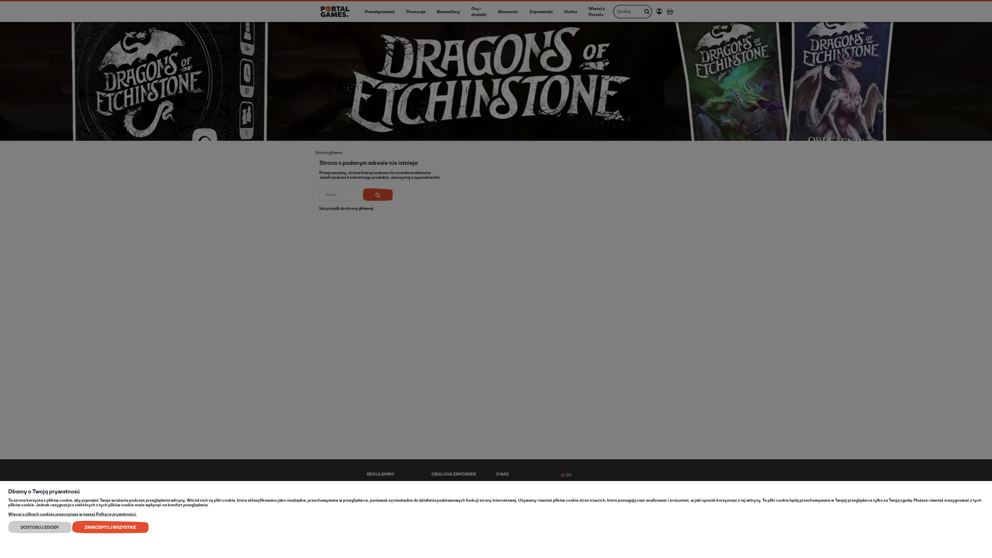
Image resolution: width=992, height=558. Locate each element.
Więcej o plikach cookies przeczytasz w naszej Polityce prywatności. (72, 514)
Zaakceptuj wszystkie (110, 527)
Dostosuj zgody (40, 527)
